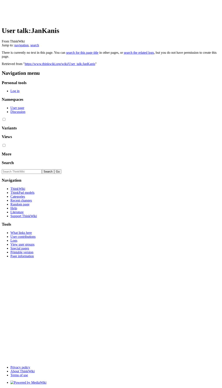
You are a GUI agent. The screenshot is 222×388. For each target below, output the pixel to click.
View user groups (22, 244)
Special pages (19, 248)
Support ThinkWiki (23, 216)
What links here (21, 233)
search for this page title (82, 52)
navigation (21, 45)
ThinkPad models (22, 192)
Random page (19, 204)
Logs (13, 240)
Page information (22, 256)
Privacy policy (20, 367)
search (34, 45)
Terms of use (19, 375)
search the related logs (139, 52)
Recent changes (21, 200)
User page (17, 108)
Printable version (21, 252)
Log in (15, 91)
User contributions (23, 236)
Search (8, 162)
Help (13, 208)
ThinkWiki (17, 189)
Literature (17, 212)
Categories (17, 196)
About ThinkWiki (22, 371)
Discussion (17, 112)
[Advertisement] (81, 11)
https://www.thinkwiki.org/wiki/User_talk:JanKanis (60, 64)
